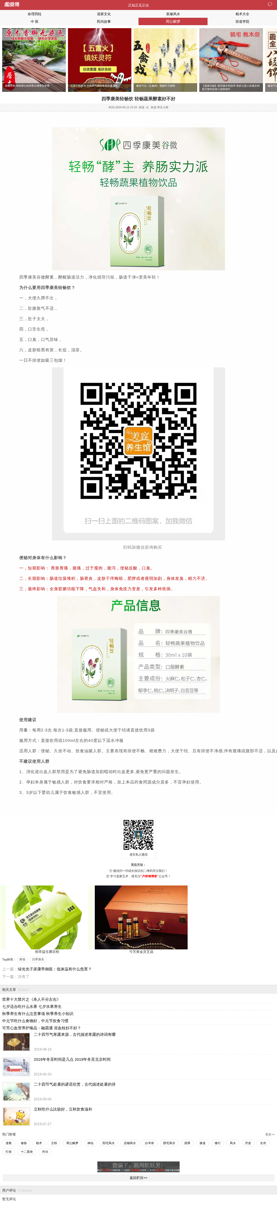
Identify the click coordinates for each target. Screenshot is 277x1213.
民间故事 (104, 21)
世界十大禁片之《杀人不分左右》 (31, 999)
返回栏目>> (138, 1178)
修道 (203, 1143)
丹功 (45, 1151)
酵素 (22, 959)
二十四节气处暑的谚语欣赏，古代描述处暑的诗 (75, 1084)
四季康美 (38, 959)
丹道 (248, 1143)
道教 (9, 1143)
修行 (218, 1143)
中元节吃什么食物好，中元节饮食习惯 (35, 1021)
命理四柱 (35, 14)
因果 (187, 1143)
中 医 (35, 21)
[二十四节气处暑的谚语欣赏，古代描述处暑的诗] (16, 1091)
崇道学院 (242, 21)
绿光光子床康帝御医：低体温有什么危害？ (55, 969)
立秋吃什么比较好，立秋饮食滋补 (63, 1109)
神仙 (90, 1143)
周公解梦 (173, 21)
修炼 (24, 1143)
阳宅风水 (109, 1143)
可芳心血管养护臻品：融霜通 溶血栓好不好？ (41, 1028)
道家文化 (104, 14)
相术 (39, 1143)
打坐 (9, 1151)
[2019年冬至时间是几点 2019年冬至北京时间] (16, 1067)
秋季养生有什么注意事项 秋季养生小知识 (37, 1014)
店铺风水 (130, 1143)
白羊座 (149, 1143)
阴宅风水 (169, 1143)
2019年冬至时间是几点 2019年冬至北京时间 (72, 1059)
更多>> (270, 1134)
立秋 (54, 1143)
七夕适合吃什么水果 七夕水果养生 (32, 1006)
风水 (233, 1143)
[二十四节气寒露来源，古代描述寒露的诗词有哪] (16, 1042)
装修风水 (173, 14)
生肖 (263, 1143)
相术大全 (242, 14)
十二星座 (27, 1151)
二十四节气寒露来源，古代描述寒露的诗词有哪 (75, 1034)
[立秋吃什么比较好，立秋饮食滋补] (16, 1116)
